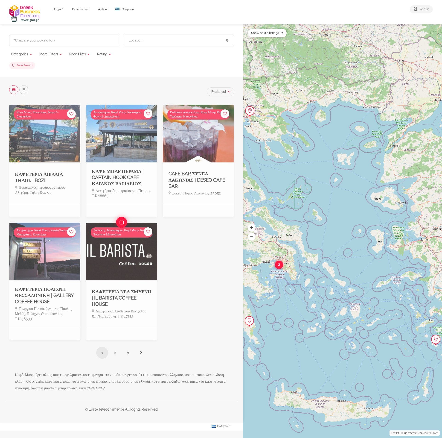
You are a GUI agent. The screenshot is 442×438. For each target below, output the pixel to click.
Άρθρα (102, 9)
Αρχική (58, 9)
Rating (102, 54)
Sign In (423, 9)
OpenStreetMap (413, 433)
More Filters (48, 54)
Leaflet (395, 433)
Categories (19, 54)
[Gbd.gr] (25, 13)
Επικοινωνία (81, 9)
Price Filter (77, 54)
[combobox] (220, 91)
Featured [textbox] (218, 92)
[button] (252, 228)
